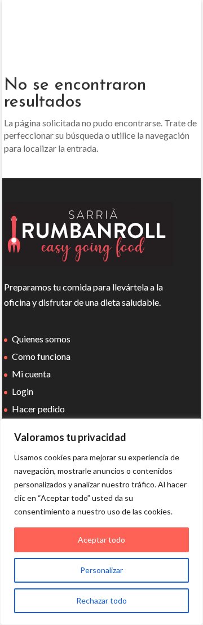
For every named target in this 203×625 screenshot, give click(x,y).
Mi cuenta (31, 373)
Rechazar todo (101, 600)
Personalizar (101, 570)
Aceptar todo (101, 539)
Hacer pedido (38, 408)
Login (22, 391)
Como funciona (41, 356)
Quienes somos (41, 338)
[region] (101, 522)
